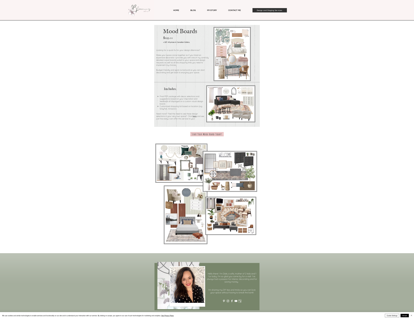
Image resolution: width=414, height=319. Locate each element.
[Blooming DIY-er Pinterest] (224, 301)
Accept (404, 315)
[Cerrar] (411, 315)
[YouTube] (236, 301)
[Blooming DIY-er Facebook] (232, 301)
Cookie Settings (392, 315)
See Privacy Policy (167, 315)
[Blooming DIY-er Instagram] (228, 301)
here (195, 116)
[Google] (240, 301)
